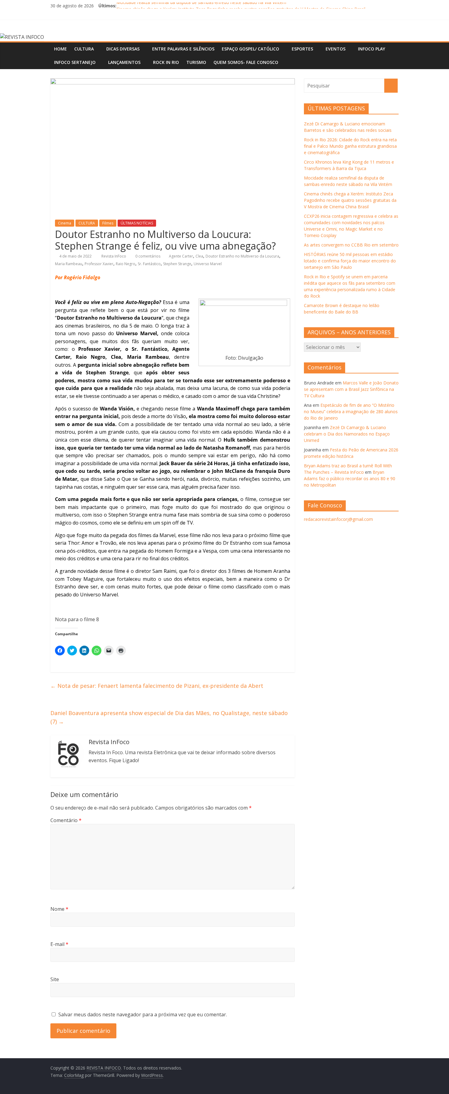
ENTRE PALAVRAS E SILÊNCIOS (183, 49)
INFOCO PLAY (371, 49)
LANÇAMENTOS (124, 62)
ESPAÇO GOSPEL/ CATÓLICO (250, 49)
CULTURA (84, 49)
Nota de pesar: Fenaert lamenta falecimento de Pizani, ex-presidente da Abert (156, 685)
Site (54, 979)
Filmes (107, 223)
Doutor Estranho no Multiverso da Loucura (242, 256)
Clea (199, 256)
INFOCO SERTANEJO (75, 62)
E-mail (59, 944)
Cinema (64, 223)
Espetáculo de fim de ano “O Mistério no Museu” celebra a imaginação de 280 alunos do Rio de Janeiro (351, 411)
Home (60, 49)
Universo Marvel (208, 263)
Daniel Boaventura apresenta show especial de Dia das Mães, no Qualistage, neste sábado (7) (169, 717)
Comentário (66, 820)
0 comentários (147, 256)
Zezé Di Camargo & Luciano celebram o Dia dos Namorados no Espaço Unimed (347, 434)
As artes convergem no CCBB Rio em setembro (351, 245)
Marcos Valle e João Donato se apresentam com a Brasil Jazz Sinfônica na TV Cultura (351, 389)
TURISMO (196, 62)
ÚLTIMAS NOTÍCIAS (137, 223)
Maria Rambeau (68, 263)
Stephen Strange (177, 263)
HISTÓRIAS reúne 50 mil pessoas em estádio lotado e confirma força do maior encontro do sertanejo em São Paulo (350, 260)
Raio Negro (125, 263)
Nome (59, 909)
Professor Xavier (99, 263)
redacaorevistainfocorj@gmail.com (338, 519)
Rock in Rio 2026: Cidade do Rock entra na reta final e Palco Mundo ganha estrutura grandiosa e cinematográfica (350, 146)
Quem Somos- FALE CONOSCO (246, 62)
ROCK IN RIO (166, 62)
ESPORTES (302, 49)
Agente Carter (181, 256)
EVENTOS (335, 49)
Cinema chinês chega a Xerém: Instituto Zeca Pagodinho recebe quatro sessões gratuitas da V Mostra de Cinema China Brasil (350, 200)
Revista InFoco (114, 256)
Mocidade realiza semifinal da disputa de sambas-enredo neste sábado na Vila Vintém (201, 6)
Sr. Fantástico (149, 263)
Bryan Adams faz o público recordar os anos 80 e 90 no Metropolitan (349, 478)
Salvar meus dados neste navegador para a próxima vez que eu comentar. (142, 1014)
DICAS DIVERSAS (123, 49)
